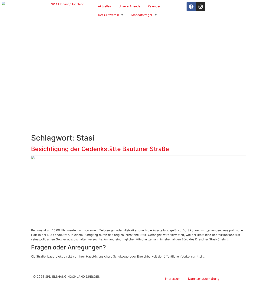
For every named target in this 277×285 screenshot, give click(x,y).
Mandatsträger (141, 15)
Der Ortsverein (108, 15)
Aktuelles (104, 6)
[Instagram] (200, 6)
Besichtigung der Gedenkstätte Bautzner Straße (100, 149)
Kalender (154, 6)
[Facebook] (191, 6)
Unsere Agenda (129, 6)
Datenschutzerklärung (203, 278)
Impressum (173, 278)
